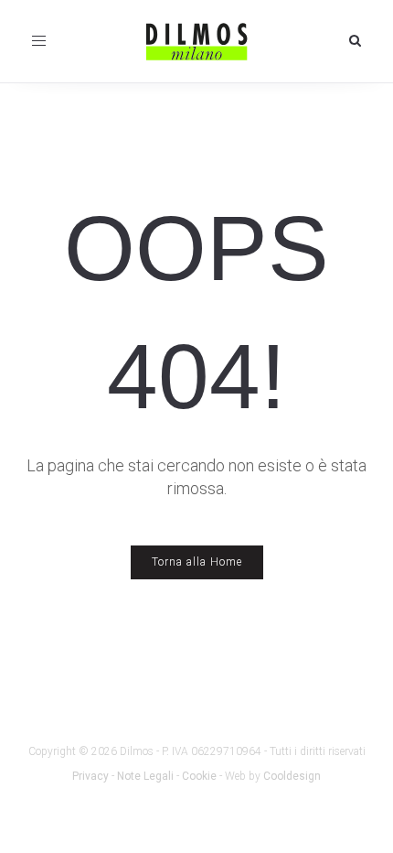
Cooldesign (292, 776)
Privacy (90, 776)
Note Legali (145, 776)
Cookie (199, 776)
